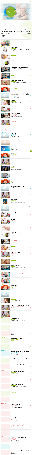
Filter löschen (29, 33)
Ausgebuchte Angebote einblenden (3, 36)
